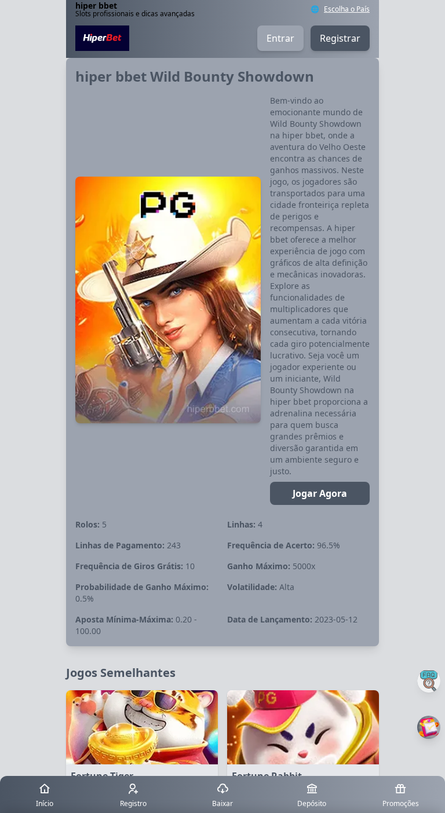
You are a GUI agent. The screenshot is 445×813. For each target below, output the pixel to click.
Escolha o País (347, 9)
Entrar (280, 38)
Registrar (340, 38)
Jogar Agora (320, 493)
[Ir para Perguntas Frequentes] (428, 681)
